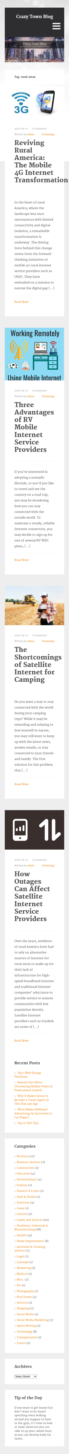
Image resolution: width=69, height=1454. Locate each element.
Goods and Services (30, 1220)
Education (23, 1173)
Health (21, 1235)
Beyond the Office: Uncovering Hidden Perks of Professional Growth (33, 1086)
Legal (20, 1256)
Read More (21, 302)
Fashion (22, 1185)
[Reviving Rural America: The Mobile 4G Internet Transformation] (33, 102)
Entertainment (27, 1179)
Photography (25, 1291)
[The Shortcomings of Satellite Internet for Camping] (34, 605)
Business (23, 1156)
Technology (48, 134)
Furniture (23, 1202)
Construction (25, 1168)
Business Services (28, 1162)
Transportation (27, 1337)
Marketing (24, 1268)
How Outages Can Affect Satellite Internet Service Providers (32, 896)
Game (21, 1208)
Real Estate (24, 1297)
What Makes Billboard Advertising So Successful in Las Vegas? (33, 1113)
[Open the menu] (56, 26)
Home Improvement (30, 1241)
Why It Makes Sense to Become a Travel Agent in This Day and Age (31, 1099)
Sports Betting (26, 1325)
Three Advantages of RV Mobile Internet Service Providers (34, 427)
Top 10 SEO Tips (28, 1123)
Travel (21, 1343)
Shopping (23, 1308)
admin (30, 134)
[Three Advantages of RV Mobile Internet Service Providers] (34, 354)
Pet (19, 1285)
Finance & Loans (28, 1191)
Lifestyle (23, 1262)
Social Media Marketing (33, 1320)
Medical (22, 1274)
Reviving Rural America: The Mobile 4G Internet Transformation (41, 161)
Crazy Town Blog (34, 16)
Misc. (20, 1279)
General (22, 1214)
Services (22, 1302)
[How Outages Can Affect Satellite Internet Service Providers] (34, 830)
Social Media (25, 1314)
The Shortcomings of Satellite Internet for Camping (38, 665)
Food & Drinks (26, 1197)
